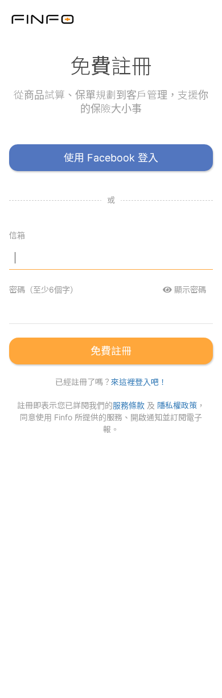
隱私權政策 (177, 405)
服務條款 (129, 405)
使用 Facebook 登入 (111, 158)
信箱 (17, 235)
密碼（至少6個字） (43, 289)
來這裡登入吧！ (139, 382)
